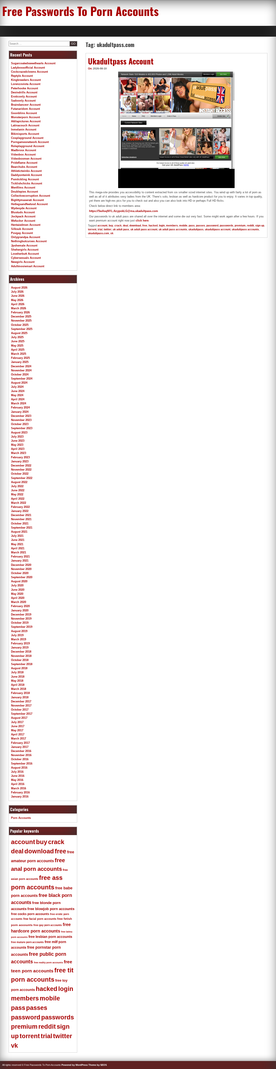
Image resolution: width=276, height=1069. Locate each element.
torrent (92, 229)
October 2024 (19, 374)
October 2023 (19, 424)
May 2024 (17, 395)
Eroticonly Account (24, 96)
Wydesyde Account (23, 208)
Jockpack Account (23, 216)
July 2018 (17, 672)
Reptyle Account (22, 75)
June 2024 (17, 391)
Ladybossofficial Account (28, 67)
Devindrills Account (24, 92)
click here (142, 220)
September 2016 (21, 763)
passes (200, 225)
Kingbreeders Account (26, 80)
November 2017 (21, 705)
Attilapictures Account (26, 121)
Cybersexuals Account (26, 257)
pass (192, 225)
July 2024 (17, 386)
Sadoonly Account (23, 100)
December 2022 (21, 465)
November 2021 (21, 519)
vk (111, 233)
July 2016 (17, 771)
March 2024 (18, 403)
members (172, 225)
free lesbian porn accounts (50, 937)
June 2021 (17, 540)
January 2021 (19, 560)
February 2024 (20, 407)
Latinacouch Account (25, 125)
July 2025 (17, 337)
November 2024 (21, 370)
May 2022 (17, 494)
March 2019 (18, 639)
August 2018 (19, 668)
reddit (250, 225)
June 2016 (17, 775)
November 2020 (21, 569)
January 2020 (19, 610)
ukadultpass (196, 229)
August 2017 (19, 717)
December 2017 (21, 701)
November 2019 (21, 618)
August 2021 (19, 531)
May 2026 (17, 300)
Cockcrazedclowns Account (29, 71)
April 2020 (17, 598)
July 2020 (17, 585)
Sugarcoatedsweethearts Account (33, 63)
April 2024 (17, 399)
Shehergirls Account (24, 249)
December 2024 (21, 366)
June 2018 (17, 676)
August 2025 (19, 333)
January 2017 (19, 747)
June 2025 (17, 341)
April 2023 (17, 449)
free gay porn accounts (47, 925)
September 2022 (21, 478)
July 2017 (17, 722)
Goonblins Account (24, 113)
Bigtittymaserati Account (27, 200)
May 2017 (17, 730)
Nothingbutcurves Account (29, 241)
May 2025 (17, 345)
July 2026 (17, 291)
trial (100, 229)
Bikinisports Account (25, 133)
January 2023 (19, 461)
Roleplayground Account (27, 146)
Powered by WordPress (74, 1065)
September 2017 (21, 713)
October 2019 (19, 622)
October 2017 (19, 709)
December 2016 (21, 751)
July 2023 (17, 436)
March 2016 (18, 788)
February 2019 (20, 643)
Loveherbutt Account (25, 253)
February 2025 (20, 357)
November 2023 (21, 420)
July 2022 (17, 486)
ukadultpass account (218, 229)
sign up (259, 225)
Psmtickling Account (25, 179)
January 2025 (19, 362)
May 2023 (17, 444)
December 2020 (21, 565)
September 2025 (21, 329)
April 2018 (17, 684)
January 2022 (19, 511)
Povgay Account (22, 233)
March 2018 (18, 689)
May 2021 (17, 544)
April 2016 (17, 784)
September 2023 (21, 428)
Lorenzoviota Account (25, 84)
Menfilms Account (23, 187)
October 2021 (19, 523)
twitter (107, 229)
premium (240, 225)
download (135, 225)
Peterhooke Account (24, 88)
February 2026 (20, 312)
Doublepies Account (24, 191)
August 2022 (19, 482)
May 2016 (17, 780)
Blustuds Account (23, 212)
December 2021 (21, 515)
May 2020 (17, 593)
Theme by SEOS (97, 1065)
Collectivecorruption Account (30, 195)
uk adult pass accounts (173, 229)
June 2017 (17, 726)
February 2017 (20, 742)
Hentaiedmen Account (25, 224)
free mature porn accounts (27, 942)
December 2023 (21, 416)
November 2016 (21, 755)
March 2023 (18, 453)
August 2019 (19, 631)
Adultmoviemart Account (27, 266)
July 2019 (17, 635)
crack (118, 225)
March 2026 (18, 308)
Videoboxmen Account (26, 158)
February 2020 (20, 606)
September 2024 (21, 378)
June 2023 (17, 440)
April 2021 (17, 548)
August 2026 (19, 287)
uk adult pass (121, 229)
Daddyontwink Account (26, 175)
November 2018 (21, 656)
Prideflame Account (24, 162)
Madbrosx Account (23, 150)
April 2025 (17, 349)
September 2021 (21, 527)
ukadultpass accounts (245, 229)
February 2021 (20, 556)
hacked (153, 225)
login (162, 225)
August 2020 (19, 581)
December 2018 (21, 651)
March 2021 (18, 552)
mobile (183, 225)
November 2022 (21, 469)
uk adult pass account (143, 229)
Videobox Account (23, 154)
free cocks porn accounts (30, 914)
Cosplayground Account (27, 138)
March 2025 (18, 353)
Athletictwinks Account (26, 171)
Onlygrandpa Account (25, 237)
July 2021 (17, 535)
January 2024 (19, 411)
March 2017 (18, 738)
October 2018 (19, 660)
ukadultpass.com (98, 233)
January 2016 (19, 796)
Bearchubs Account (24, 166)
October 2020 (19, 573)
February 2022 (20, 507)
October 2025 (19, 325)
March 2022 (18, 502)
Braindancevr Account (26, 104)
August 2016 (19, 767)
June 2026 (17, 295)
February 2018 (20, 693)
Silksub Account (22, 229)
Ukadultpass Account (121, 61)
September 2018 (21, 664)
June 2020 (17, 589)
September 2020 (21, 577)
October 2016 (19, 759)
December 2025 (21, 316)
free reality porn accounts (48, 962)
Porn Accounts (21, 817)
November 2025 (21, 320)
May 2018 (17, 680)
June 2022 (17, 490)
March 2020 (18, 602)
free (144, 225)
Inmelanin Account (23, 129)
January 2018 (19, 697)
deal (125, 225)
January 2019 (19, 647)
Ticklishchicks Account (26, 183)
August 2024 (19, 382)
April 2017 (17, 734)
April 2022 (17, 498)
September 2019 (21, 626)
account (102, 225)
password (212, 225)
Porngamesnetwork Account (30, 142)
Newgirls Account (22, 262)
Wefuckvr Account (23, 220)
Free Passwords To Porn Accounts (80, 10)
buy (111, 225)
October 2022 (19, 473)
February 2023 (20, 457)
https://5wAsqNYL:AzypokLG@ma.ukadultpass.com (123, 211)
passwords (226, 225)
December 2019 (21, 614)
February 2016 (20, 792)
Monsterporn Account (25, 117)
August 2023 (19, 432)
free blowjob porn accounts (50, 909)
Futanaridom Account (25, 108)
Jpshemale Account (24, 245)
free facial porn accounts (39, 918)
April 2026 (17, 304)
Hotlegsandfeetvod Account (29, 204)
